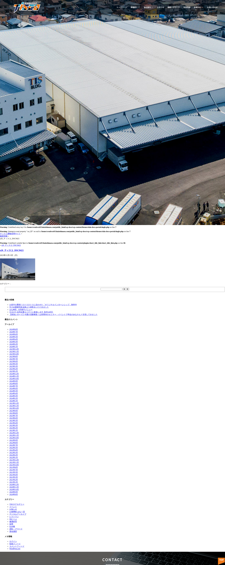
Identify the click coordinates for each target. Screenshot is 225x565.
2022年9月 (13, 440)
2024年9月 (13, 381)
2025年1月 (13, 371)
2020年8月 (13, 494)
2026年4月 (13, 339)
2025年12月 (14, 349)
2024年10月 (14, 379)
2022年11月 (14, 435)
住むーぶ (13, 519)
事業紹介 (134, 7)
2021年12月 (14, 460)
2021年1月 (13, 482)
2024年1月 (13, 401)
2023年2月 (13, 428)
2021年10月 (14, 465)
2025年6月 (13, 361)
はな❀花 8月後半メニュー (20, 310)
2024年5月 (13, 391)
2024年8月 (13, 384)
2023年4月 (13, 423)
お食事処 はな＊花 (17, 512)
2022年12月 (14, 433)
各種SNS (197, 7)
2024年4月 (13, 393)
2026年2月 (13, 344)
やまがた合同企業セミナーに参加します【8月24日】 (31, 312)
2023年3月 (13, 425)
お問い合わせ (212, 7)
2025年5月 (13, 364)
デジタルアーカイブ (17, 514)
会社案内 (147, 7)
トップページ (121, 7)
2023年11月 (14, 406)
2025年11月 (14, 352)
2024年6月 (13, 388)
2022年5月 (13, 448)
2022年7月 (13, 445)
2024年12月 (14, 374)
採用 (11, 524)
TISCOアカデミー (16, 504)
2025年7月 (13, 359)
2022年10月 (14, 438)
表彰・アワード (174, 7)
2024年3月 (13, 396)
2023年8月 (13, 413)
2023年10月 (14, 408)
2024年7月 (13, 386)
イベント (13, 507)
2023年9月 (13, 411)
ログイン (13, 541)
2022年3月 (13, 453)
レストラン (14, 517)
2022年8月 (13, 443)
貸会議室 (13, 531)
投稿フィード (15, 544)
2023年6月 (13, 418)
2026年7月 (13, 332)
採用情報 (186, 7)
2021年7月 (13, 470)
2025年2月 (13, 369)
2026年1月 (13, 347)
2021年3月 (13, 477)
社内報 (12, 526)
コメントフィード (16, 546)
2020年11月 (14, 487)
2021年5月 (13, 472)
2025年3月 (13, 366)
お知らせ (160, 7)
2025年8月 (13, 356)
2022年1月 (13, 457)
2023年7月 (13, 416)
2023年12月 (14, 403)
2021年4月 (13, 475)
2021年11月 (14, 462)
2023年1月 (13, 430)
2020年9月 (13, 492)
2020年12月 (14, 485)
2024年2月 (13, 398)
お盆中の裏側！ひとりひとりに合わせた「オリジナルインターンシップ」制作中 (43, 305)
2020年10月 (14, 490)
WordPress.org (14, 549)
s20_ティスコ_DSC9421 (11, 245)
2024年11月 (14, 376)
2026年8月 (13, 329)
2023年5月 (13, 421)
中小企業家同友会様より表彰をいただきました (29, 307)
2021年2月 (13, 480)
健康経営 (13, 522)
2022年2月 (13, 455)
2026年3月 (13, 342)
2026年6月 (13, 334)
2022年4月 (13, 450)
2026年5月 (13, 337)
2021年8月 (13, 467)
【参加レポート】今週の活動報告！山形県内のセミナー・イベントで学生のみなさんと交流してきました (53, 314)
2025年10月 (14, 354)
